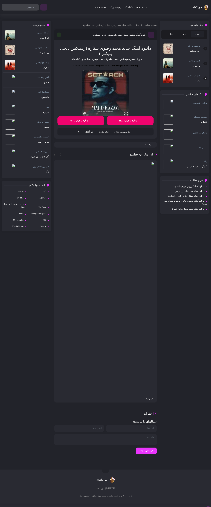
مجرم (197, 80)
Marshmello (18, 220)
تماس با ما (84, 496)
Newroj (43, 226)
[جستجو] (36, 7)
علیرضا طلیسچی (41, 137)
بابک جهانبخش (194, 75)
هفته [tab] (197, 34)
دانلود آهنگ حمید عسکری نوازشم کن (187, 209)
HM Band (42, 207)
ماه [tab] (184, 34)
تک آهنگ (129, 7)
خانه (131, 496)
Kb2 (44, 220)
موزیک (139, 59)
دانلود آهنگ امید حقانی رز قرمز (190, 191)
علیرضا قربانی (42, 151)
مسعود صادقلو (200, 117)
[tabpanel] (184, 63)
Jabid (21, 214)
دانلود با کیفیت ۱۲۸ (128, 120)
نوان (47, 107)
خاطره (204, 122)
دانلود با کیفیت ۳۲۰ (79, 120)
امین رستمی (43, 77)
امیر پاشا (203, 147)
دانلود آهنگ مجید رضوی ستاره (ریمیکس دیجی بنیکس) (120, 34)
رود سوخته (195, 51)
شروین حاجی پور (41, 166)
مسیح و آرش (43, 122)
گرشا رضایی (194, 61)
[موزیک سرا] (43, 7)
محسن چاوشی (193, 46)
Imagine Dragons (38, 214)
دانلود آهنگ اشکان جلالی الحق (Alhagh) (186, 196)
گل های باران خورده (39, 156)
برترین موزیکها (115, 7)
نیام (205, 161)
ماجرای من (43, 142)
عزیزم (46, 112)
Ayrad (20, 191)
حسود (46, 82)
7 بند (44, 191)
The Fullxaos (17, 226)
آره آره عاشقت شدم (197, 166)
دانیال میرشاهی (200, 133)
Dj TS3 (20, 198)
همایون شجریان (200, 103)
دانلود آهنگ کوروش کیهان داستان (189, 186)
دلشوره (45, 97)
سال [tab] (171, 34)
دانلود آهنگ (141, 48)
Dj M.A (43, 198)
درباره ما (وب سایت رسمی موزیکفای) (109, 496)
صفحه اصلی (141, 7)
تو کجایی (196, 66)
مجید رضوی (97, 59)
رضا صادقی (43, 92)
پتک (47, 171)
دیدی (46, 127)
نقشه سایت (100, 7)
